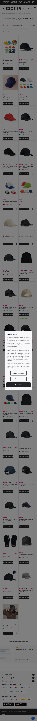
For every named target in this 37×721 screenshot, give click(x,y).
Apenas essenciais (18, 373)
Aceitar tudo (18, 384)
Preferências (18, 379)
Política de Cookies (24, 366)
